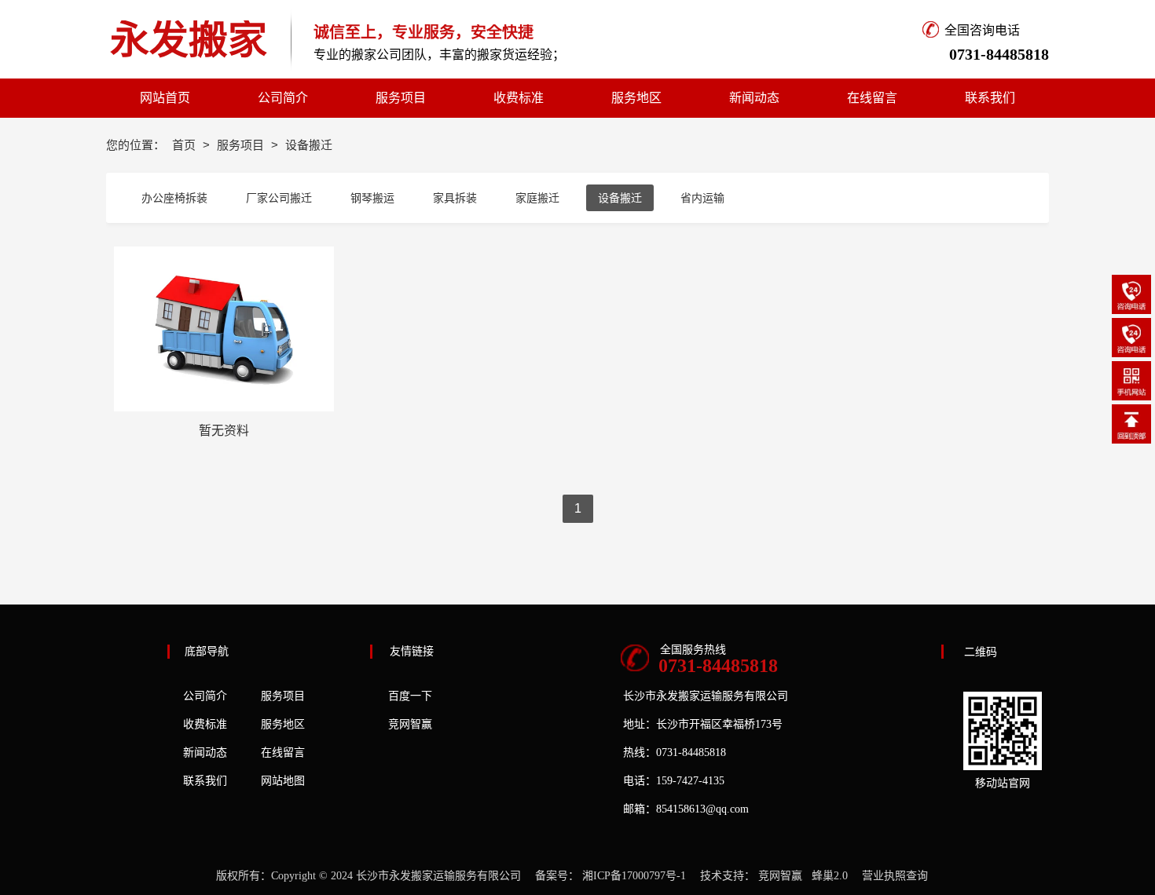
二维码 (980, 652)
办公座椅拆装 (174, 198)
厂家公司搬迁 (279, 198)
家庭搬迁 (537, 198)
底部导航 (207, 651)
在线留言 (283, 752)
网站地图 (283, 781)
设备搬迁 (620, 198)
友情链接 (412, 651)
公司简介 (205, 696)
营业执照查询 (895, 876)
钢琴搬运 (372, 198)
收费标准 (205, 724)
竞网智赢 (410, 724)
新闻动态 (205, 752)
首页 (185, 145)
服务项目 (242, 145)
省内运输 (702, 198)
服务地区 (283, 724)
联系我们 (205, 781)
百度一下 (410, 696)
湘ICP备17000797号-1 (634, 876)
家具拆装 (455, 198)
